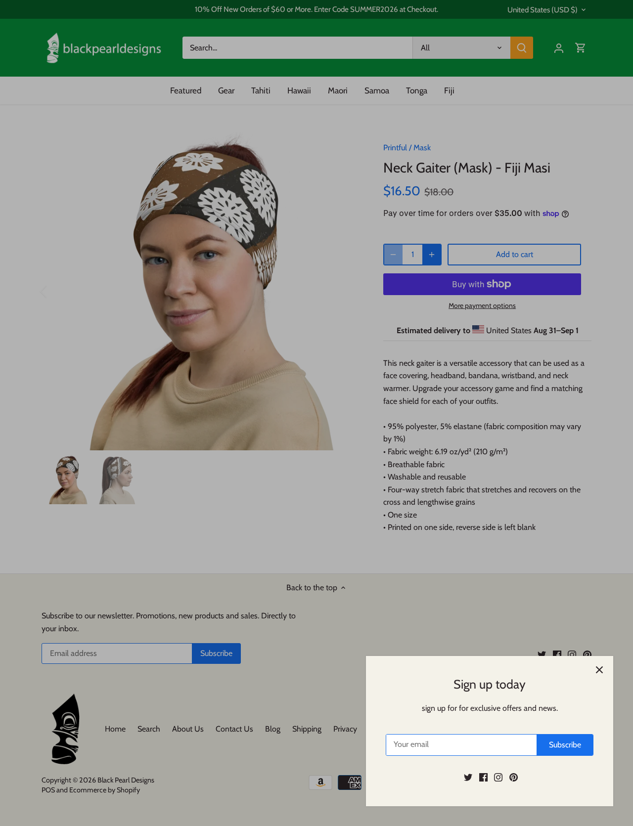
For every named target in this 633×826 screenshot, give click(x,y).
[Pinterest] (513, 777)
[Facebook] (483, 777)
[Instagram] (498, 777)
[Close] (599, 670)
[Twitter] (468, 777)
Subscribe (565, 744)
